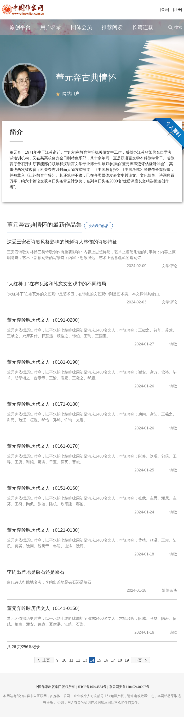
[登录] (164, 10)
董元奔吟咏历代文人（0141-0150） (44, 608)
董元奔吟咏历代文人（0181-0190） (44, 362)
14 (92, 660)
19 (127, 660)
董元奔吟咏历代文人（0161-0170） (44, 446)
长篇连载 (142, 27)
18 (120, 660)
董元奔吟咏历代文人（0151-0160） (44, 488)
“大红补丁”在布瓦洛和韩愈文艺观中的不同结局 (56, 283)
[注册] (177, 10)
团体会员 (81, 27)
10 (64, 660)
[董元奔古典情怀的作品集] (25, 85)
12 (78, 660)
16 (106, 660)
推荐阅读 (112, 27)
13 (85, 660)
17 (113, 660)
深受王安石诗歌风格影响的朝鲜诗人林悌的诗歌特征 (62, 241)
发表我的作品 (98, 226)
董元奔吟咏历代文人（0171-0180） (44, 404)
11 (71, 660)
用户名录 (50, 27)
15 (99, 660)
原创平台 (20, 27)
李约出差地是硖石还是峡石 (35, 572)
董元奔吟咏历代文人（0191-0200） (44, 320)
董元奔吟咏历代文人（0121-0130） (44, 530)
